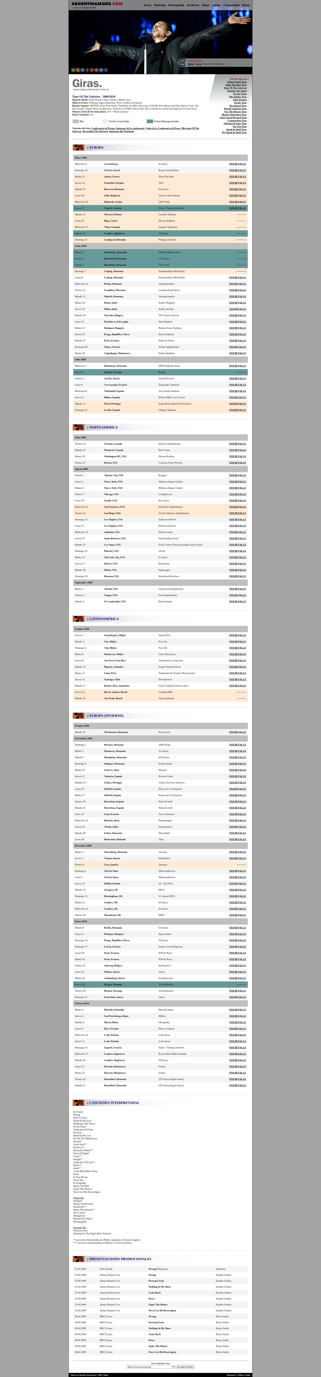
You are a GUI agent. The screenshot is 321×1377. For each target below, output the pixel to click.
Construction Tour (237, 120)
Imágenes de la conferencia (130, 128)
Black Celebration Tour (234, 114)
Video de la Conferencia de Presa (163, 128)
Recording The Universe (95, 131)
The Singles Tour (238, 96)
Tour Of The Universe (235, 87)
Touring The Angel (237, 90)
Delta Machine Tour (236, 84)
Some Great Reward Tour (233, 117)
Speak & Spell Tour (236, 129)
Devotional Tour (238, 105)
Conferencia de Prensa (103, 128)
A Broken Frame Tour (235, 123)
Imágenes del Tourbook (121, 131)
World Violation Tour (235, 108)
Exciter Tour (240, 93)
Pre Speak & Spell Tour (234, 132)
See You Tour (240, 126)
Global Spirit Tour (237, 82)
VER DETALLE (237, 164)
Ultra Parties (240, 99)
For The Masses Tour (235, 111)
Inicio (191, 64)
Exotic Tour (240, 102)
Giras (199, 64)
